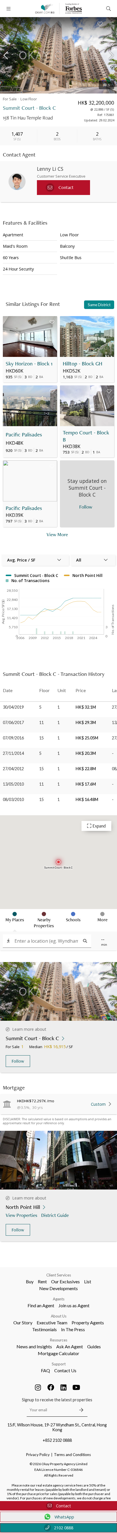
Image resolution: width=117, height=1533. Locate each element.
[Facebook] (51, 1387)
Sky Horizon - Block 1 (29, 363)
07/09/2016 (13, 737)
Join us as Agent (73, 1305)
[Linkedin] (63, 1387)
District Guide (55, 1215)
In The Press (73, 1329)
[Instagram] (38, 1387)
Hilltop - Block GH (82, 363)
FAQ (45, 1370)
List (87, 1281)
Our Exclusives (65, 1281)
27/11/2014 (13, 753)
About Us (58, 1316)
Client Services (58, 1275)
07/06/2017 (13, 722)
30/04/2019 (13, 707)
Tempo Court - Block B (86, 436)
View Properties (21, 1215)
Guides (94, 1346)
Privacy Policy (38, 1454)
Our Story (22, 1322)
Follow (18, 1061)
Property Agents (88, 1322)
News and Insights (34, 1346)
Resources (58, 1340)
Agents (58, 1299)
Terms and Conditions (72, 1454)
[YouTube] (76, 1387)
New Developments (58, 1288)
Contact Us (65, 1370)
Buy (30, 1281)
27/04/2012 (13, 768)
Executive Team (52, 1322)
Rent (42, 1281)
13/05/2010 (13, 784)
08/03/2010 (13, 799)
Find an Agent (41, 1305)
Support (59, 1364)
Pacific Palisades (24, 434)
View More (57, 534)
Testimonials (44, 1329)
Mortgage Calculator (58, 1353)
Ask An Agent (69, 1346)
